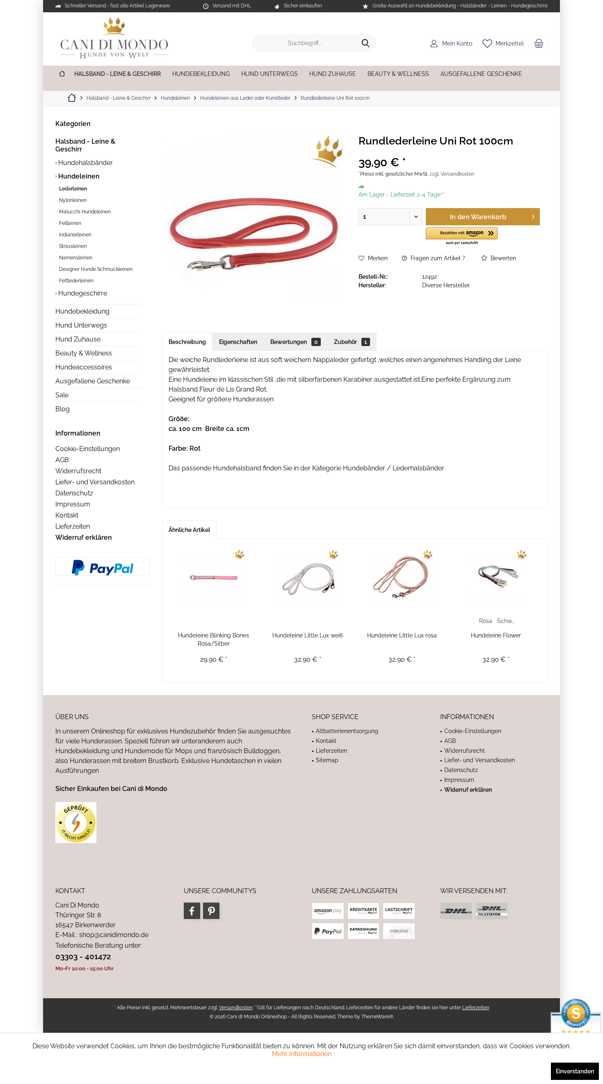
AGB (62, 460)
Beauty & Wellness (83, 353)
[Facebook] (192, 911)
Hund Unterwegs (81, 325)
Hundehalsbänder (85, 163)
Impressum (72, 504)
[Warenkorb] (539, 43)
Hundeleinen (78, 176)
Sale (62, 395)
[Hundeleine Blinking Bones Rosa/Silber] (214, 578)
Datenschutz (74, 493)
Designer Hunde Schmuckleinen (95, 269)
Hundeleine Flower (496, 635)
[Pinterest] (211, 911)
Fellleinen (69, 223)
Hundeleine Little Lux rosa (402, 635)
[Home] (62, 74)
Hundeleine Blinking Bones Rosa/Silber (213, 639)
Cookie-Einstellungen (87, 449)
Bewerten (502, 258)
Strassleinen (72, 246)
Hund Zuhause (77, 339)
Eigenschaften (238, 342)
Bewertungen (294, 342)
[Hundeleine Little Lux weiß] (308, 578)
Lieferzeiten (72, 526)
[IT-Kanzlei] (173, 822)
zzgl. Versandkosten (451, 174)
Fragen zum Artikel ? (437, 258)
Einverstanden (575, 1071)
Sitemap (327, 760)
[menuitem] (539, 43)
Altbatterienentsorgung (347, 731)
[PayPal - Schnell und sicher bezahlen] (102, 567)
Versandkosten (236, 1008)
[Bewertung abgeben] (449, 152)
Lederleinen (72, 189)
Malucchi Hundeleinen (84, 212)
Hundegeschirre (82, 293)
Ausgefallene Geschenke (92, 381)
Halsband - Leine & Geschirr (85, 145)
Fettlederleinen (76, 281)
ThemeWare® (377, 1017)
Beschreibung (187, 342)
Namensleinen (75, 258)
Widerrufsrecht (78, 471)
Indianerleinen (74, 235)
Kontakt (66, 515)
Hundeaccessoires (83, 367)
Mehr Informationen (301, 1054)
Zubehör (350, 342)
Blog (62, 409)
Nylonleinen (72, 200)
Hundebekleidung (82, 311)
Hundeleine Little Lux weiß (307, 635)
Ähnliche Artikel (189, 530)
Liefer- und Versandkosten (95, 482)
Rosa (485, 621)
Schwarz (506, 621)
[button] (462, 236)
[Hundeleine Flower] (496, 578)
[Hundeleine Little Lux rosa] (402, 578)
